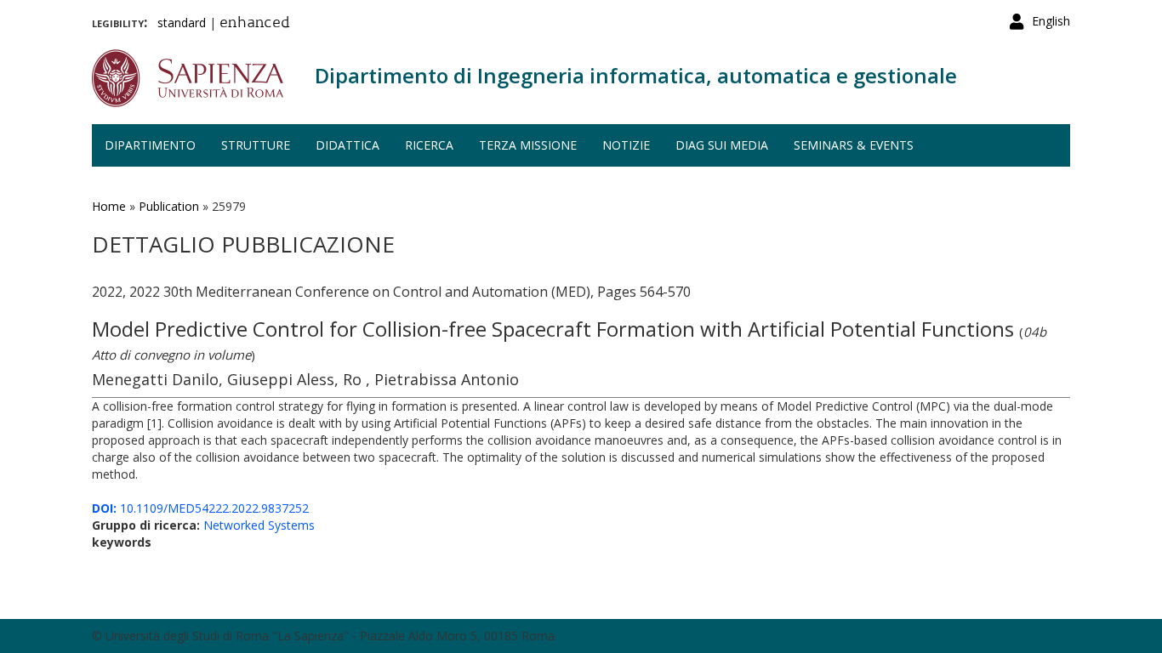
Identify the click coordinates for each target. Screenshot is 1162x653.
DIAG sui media (721, 145)
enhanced (254, 23)
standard (181, 22)
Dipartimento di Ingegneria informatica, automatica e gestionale (636, 75)
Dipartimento (150, 145)
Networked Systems (259, 525)
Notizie (626, 145)
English (1051, 21)
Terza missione (528, 145)
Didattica (347, 145)
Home (109, 206)
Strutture (255, 145)
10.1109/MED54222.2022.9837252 (200, 508)
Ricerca (429, 145)
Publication (169, 206)
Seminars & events (854, 145)
